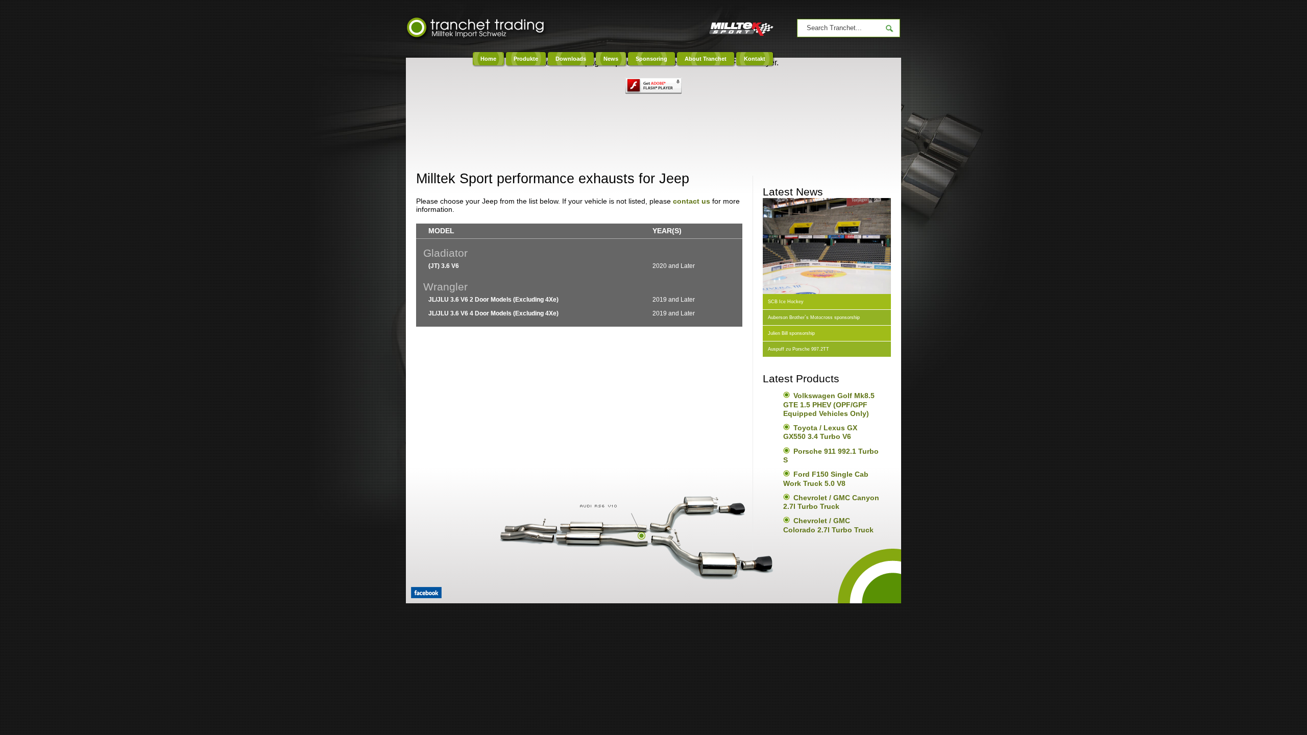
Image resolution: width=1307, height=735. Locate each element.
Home (488, 59)
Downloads (570, 59)
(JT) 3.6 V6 (443, 266)
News (610, 59)
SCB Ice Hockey (786, 301)
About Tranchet (706, 59)
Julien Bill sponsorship (791, 333)
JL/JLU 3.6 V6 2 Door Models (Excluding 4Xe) (493, 299)
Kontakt (754, 59)
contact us (691, 201)
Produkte (526, 59)
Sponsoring (651, 59)
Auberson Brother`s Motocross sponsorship (814, 317)
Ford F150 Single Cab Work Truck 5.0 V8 (825, 478)
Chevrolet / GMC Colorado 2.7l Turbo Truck (828, 525)
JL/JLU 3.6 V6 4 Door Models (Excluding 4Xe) (493, 313)
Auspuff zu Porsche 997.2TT (798, 349)
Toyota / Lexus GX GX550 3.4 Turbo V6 (820, 432)
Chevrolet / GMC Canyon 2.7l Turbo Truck (831, 502)
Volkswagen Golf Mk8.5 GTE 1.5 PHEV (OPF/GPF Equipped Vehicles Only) (829, 404)
